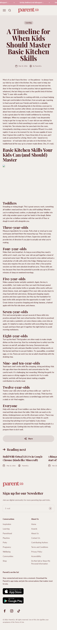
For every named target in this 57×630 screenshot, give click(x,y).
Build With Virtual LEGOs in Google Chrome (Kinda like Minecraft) (23, 458)
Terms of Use (19, 622)
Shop (5, 561)
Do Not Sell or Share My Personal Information (40, 562)
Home (33, 524)
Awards (34, 529)
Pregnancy (7, 547)
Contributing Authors (39, 542)
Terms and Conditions (39, 547)
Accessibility (36, 556)
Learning (29, 23)
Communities (8, 556)
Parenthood (7, 533)
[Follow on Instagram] (12, 611)
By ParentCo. (37, 66)
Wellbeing (7, 551)
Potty (5, 542)
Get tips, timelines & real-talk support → (31, 2)
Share (30, 438)
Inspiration (7, 524)
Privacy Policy (36, 551)
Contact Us (35, 538)
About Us (35, 533)
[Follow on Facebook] (5, 611)
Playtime (6, 538)
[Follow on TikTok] (19, 611)
